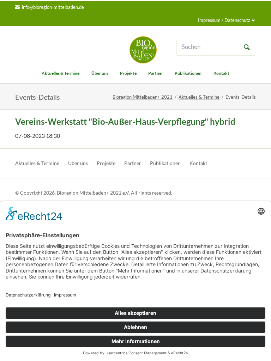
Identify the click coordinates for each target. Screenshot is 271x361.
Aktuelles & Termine (199, 97)
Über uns (78, 163)
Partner (132, 163)
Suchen (246, 47)
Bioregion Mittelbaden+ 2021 (143, 97)
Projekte (106, 163)
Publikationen (165, 163)
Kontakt (198, 163)
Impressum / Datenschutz (224, 20)
